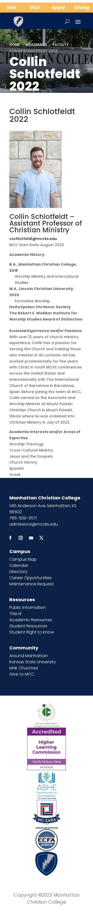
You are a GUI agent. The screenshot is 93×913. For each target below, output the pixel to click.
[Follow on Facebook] (10, 538)
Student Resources (28, 626)
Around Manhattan (28, 656)
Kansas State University (32, 662)
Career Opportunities (30, 578)
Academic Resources (30, 620)
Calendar (18, 565)
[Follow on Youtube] (31, 538)
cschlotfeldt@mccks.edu (33, 238)
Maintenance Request (31, 584)
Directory (18, 572)
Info (11, 7)
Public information (27, 607)
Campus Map (23, 559)
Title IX (15, 614)
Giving (81, 7)
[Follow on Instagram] (21, 538)
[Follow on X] (41, 538)
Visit (35, 7)
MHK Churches (23, 668)
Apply (58, 7)
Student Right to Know (31, 632)
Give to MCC (21, 674)
